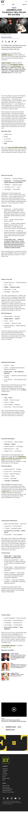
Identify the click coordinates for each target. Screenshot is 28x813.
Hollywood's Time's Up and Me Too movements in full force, (13, 458)
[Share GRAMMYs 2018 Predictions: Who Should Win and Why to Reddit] (9, 41)
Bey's (24, 390)
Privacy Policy (6, 787)
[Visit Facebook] (3, 798)
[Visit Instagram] (11, 798)
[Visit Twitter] (7, 798)
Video (13, 4)
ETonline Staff (6, 778)
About (4, 777)
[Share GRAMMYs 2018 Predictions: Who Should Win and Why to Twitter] (6, 41)
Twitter (4, 772)
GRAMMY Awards (6, 55)
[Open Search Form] (26, 2)
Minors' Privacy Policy (8, 792)
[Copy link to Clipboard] (15, 41)
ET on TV (4, 775)
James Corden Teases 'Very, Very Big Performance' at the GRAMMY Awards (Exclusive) (13, 720)
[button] (14, 709)
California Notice (6, 790)
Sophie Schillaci (7, 37)
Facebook (5, 769)
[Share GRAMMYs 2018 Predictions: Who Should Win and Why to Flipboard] (12, 41)
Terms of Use (5, 785)
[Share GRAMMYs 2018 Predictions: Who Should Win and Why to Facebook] (2, 41)
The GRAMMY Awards (8, 646)
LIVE (3, 4)
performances (16, 66)
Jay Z (19, 727)
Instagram (5, 770)
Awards (14, 8)
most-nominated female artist (17, 147)
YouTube (4, 773)
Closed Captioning (7, 789)
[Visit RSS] (19, 798)
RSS (3, 780)
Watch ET (24, 4)
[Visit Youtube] (15, 798)
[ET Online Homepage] (3, 1)
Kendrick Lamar (10, 729)
